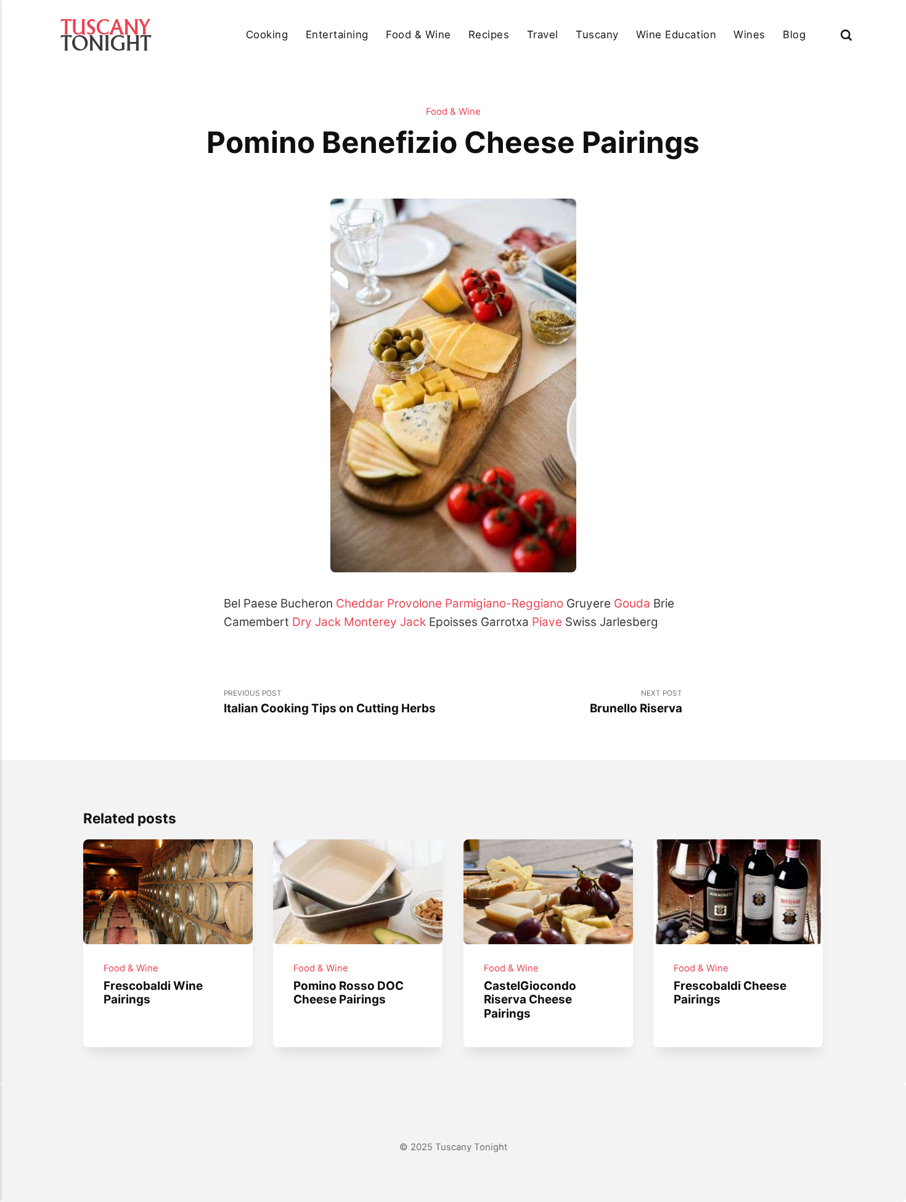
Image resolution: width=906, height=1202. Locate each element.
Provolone (414, 603)
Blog (794, 34)
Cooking (267, 34)
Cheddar (360, 603)
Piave (547, 622)
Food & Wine (418, 34)
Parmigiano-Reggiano (504, 603)
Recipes (489, 34)
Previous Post (330, 702)
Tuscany (597, 34)
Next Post (636, 702)
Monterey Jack (385, 622)
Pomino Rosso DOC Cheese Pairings (349, 993)
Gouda (632, 603)
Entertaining (337, 34)
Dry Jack (316, 622)
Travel (542, 34)
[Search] (846, 34)
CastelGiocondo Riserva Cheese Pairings (530, 1000)
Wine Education (676, 34)
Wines (749, 34)
